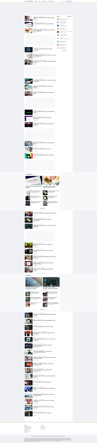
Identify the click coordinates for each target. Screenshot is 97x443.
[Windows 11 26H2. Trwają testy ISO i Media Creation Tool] (29, 118)
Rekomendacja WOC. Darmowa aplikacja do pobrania (53, 196)
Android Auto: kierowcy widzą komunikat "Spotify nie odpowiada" (44, 226)
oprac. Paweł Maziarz (41, 122)
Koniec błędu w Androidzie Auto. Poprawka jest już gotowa (43, 143)
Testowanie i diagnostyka (63, 32)
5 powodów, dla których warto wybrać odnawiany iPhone (43, 93)
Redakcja (39, 436)
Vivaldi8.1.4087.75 (62, 44)
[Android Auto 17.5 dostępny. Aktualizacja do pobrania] (27, 294)
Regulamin (42, 436)
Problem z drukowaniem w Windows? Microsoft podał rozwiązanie (44, 257)
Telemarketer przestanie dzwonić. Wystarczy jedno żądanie (43, 18)
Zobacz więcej (42, 208)
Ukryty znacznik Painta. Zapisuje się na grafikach (43, 23)
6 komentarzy (36, 157)
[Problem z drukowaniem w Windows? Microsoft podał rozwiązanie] (29, 257)
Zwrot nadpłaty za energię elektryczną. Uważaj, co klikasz (35, 196)
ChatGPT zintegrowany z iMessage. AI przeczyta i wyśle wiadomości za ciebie (44, 358)
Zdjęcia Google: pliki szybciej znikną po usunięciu (43, 155)
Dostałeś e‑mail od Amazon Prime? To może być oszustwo (43, 87)
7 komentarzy (36, 341)
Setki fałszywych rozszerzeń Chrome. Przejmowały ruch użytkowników (43, 395)
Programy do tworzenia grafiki (27, 431)
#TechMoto (28, 275)
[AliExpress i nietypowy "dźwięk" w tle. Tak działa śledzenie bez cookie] (29, 364)
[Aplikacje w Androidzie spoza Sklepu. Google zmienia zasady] (29, 389)
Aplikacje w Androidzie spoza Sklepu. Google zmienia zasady (44, 389)
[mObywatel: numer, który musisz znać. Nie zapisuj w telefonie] (29, 401)
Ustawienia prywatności (62, 436)
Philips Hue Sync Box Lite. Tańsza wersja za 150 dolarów (43, 245)
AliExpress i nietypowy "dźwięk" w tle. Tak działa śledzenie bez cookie (43, 364)
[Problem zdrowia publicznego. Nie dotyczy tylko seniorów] (29, 269)
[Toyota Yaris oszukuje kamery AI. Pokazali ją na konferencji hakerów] (45, 304)
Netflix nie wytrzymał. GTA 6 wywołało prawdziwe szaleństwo (43, 124)
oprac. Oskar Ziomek (41, 22)
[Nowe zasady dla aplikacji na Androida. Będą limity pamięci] (29, 112)
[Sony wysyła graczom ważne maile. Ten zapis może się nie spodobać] (29, 81)
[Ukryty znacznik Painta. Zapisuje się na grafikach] (29, 24)
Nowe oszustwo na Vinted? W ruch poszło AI (42, 412)
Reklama (46, 436)
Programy (35, 1)
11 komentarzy (36, 151)
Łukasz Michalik (33, 304)
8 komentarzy (36, 126)
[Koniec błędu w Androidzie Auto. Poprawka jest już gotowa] (29, 143)
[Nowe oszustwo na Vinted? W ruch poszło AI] (29, 413)
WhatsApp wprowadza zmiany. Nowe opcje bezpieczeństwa (53, 191)
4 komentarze (36, 265)
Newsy (39, 1)
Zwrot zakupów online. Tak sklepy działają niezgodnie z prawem (44, 62)
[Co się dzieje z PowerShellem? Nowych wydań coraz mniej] (29, 49)
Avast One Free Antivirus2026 (64, 19)
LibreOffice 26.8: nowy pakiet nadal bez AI (42, 148)
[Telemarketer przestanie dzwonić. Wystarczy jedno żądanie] (29, 18)
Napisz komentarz (36, 347)
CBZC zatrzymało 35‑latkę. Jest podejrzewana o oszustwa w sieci (42, 370)
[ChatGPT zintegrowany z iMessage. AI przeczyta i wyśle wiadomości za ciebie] (29, 358)
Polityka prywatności (55, 436)
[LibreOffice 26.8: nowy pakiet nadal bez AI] (29, 149)
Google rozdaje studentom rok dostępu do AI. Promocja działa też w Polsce (42, 352)
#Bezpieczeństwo (29, 174)
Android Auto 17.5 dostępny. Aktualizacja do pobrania (35, 292)
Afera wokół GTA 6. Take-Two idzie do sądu (42, 382)
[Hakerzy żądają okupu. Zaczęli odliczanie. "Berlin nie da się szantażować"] (29, 30)
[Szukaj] (62, 1)
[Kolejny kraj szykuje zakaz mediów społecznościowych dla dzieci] (29, 315)
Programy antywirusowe (26, 429)
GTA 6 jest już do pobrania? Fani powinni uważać (43, 326)
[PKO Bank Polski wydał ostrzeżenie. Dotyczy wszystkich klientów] (27, 203)
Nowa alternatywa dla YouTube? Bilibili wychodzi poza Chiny (43, 407)
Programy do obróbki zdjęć (27, 426)
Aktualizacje (69, 16)
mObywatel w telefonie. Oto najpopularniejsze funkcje (44, 213)
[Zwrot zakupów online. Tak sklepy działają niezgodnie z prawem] (29, 62)
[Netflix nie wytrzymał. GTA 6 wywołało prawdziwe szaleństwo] (29, 124)
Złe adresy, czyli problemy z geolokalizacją (35, 303)
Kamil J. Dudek (40, 47)
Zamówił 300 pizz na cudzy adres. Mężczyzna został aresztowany (43, 333)
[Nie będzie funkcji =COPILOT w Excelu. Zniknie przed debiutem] (29, 376)
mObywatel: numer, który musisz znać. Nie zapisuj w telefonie (43, 401)
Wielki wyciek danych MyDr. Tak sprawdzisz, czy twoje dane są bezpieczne (44, 55)
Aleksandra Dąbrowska (41, 16)
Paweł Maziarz (40, 325)
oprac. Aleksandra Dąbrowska (42, 85)
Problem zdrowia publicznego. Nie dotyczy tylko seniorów (43, 269)
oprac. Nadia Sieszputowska (42, 28)
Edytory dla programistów (63, 35)
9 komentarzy (36, 57)
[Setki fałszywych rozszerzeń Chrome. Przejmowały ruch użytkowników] (29, 395)
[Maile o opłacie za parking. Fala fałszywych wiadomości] (45, 299)
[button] (71, 1)
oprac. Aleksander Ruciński (34, 299)
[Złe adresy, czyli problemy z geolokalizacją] (27, 304)
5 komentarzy (36, 51)
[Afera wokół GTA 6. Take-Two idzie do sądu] (29, 383)
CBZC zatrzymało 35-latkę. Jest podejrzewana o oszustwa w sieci (53, 202)
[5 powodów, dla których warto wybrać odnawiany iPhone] (29, 93)
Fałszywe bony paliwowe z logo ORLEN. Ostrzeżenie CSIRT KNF (53, 292)
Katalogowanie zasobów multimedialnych (65, 38)
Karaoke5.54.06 (62, 28)
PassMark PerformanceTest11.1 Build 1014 (66, 31)
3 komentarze (36, 145)
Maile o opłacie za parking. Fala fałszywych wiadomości (53, 298)
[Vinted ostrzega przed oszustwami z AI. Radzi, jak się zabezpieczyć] (29, 339)
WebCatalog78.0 (62, 25)
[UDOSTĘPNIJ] (55, 20)
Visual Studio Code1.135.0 (63, 34)
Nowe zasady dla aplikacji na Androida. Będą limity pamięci (44, 112)
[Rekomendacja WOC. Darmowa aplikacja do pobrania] (45, 198)
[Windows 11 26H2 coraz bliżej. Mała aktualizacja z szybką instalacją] (29, 263)
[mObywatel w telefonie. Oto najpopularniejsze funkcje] (29, 214)
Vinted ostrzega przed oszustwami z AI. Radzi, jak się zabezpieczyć (44, 339)
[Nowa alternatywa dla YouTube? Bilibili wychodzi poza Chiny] (29, 407)
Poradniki (42, 426)
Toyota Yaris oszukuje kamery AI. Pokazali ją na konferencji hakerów (53, 303)
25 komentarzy (36, 259)
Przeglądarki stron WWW (63, 22)
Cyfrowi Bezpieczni (50, 1)
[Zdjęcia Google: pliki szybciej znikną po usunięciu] (29, 155)
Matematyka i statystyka (63, 48)
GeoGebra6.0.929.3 (62, 47)
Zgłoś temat (49, 436)
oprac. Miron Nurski (41, 356)
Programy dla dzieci (26, 430)
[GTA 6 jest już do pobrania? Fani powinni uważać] (29, 327)
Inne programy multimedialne (63, 29)
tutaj (39, 441)
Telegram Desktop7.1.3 (63, 41)
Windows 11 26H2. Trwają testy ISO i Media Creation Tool (42, 118)
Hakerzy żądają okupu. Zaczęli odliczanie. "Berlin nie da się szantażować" (44, 30)
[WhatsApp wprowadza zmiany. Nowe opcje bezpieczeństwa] (45, 192)
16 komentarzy (36, 403)
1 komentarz (35, 32)
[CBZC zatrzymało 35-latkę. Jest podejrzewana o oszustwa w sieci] (45, 203)
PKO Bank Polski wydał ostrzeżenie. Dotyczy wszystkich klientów (36, 202)
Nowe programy (26, 432)
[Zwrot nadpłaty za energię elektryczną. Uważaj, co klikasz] (27, 198)
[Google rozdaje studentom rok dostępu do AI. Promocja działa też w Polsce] (29, 352)
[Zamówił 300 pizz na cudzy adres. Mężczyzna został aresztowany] (29, 333)
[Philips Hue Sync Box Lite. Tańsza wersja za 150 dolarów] (29, 245)
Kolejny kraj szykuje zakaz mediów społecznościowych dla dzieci (44, 315)
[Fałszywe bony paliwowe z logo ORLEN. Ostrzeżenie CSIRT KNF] (45, 294)
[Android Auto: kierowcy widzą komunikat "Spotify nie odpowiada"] (29, 226)
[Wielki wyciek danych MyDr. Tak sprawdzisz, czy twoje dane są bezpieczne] (29, 56)
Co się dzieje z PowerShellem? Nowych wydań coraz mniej (42, 49)
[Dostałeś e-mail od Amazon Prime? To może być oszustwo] (29, 87)
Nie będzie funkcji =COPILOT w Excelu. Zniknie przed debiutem (44, 376)
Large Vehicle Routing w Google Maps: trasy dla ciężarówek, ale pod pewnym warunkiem (36, 298)
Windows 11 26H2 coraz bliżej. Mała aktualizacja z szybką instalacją (43, 263)
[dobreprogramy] (30, 1)
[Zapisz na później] (54, 20)
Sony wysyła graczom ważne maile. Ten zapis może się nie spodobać (44, 81)
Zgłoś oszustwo (44, 1)
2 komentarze (36, 20)
